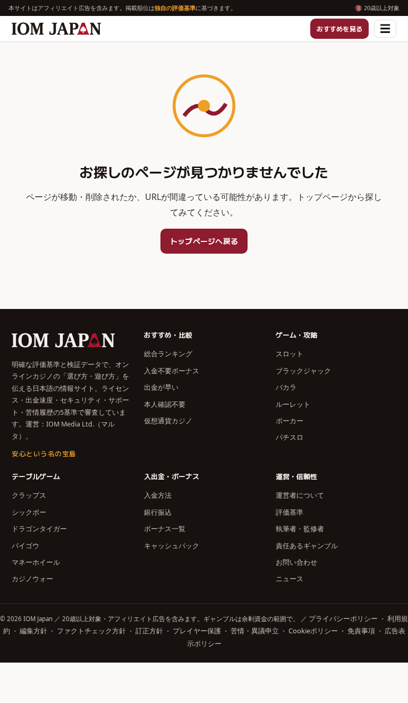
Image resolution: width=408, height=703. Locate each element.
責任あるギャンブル (307, 545)
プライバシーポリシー (343, 618)
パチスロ (289, 437)
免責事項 (361, 630)
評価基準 (289, 512)
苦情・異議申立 (255, 630)
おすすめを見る (339, 28)
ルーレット (293, 404)
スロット (289, 353)
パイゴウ (25, 545)
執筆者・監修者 (300, 528)
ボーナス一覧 (164, 528)
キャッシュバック (171, 545)
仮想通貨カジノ (168, 420)
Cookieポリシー (313, 630)
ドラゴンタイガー (39, 528)
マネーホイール (36, 562)
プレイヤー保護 (197, 630)
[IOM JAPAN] (56, 29)
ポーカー (289, 420)
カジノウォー (32, 578)
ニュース (289, 578)
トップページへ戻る (204, 241)
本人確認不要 (164, 404)
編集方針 (33, 630)
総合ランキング (168, 353)
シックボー (29, 512)
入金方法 (158, 495)
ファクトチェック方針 (91, 630)
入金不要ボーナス (171, 370)
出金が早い (161, 387)
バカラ (286, 387)
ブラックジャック (303, 370)
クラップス (29, 495)
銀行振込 (158, 512)
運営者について (300, 495)
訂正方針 (149, 630)
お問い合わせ (296, 562)
